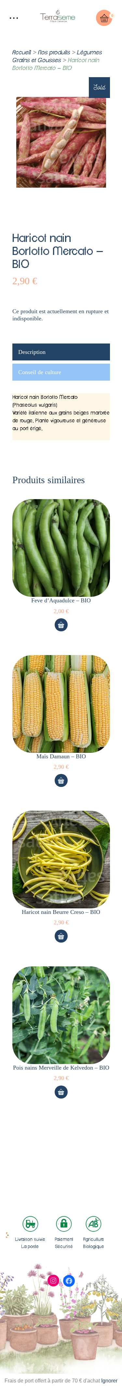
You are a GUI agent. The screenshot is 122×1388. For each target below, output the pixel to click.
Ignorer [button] (109, 1380)
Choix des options (61, 624)
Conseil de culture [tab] (39, 372)
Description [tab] (32, 352)
